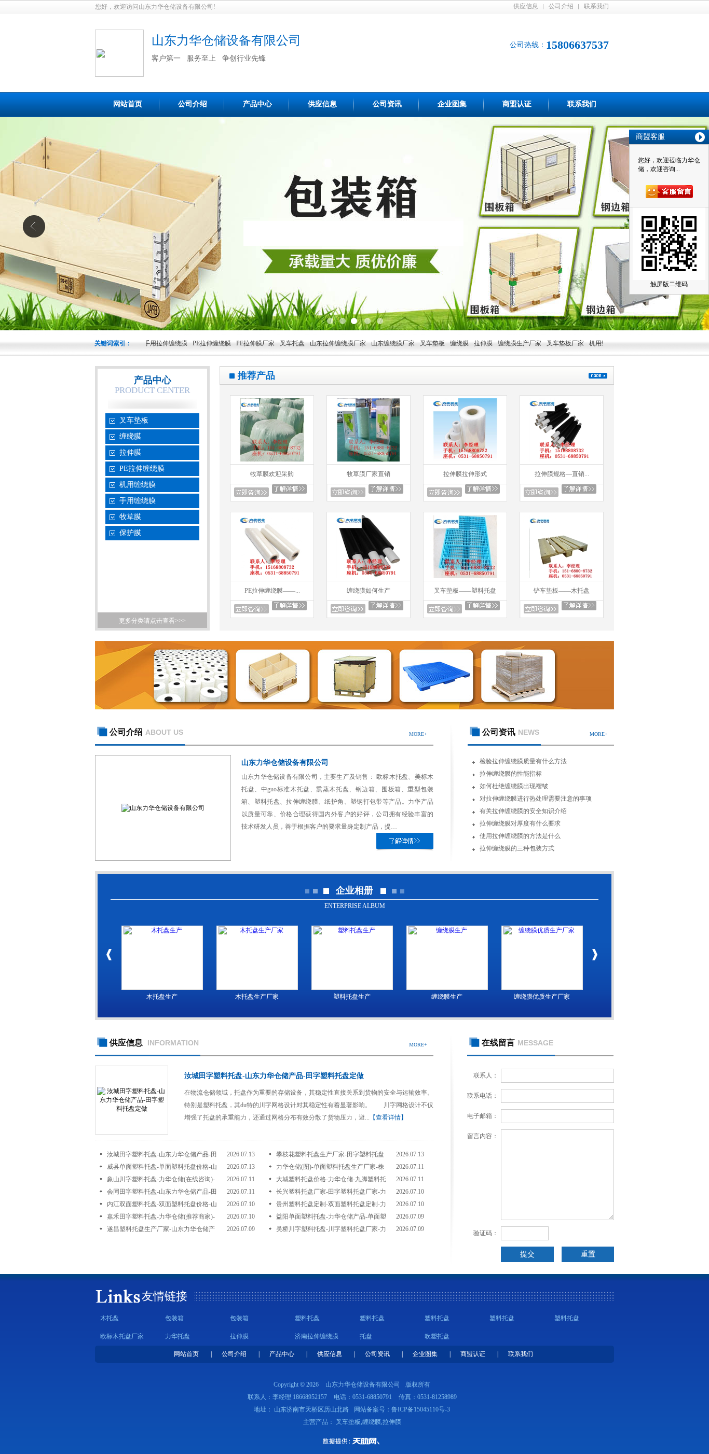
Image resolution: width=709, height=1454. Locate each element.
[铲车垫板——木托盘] (561, 578)
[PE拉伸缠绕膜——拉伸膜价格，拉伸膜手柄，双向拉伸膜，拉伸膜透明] (271, 578)
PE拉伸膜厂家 (229, 343)
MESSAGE (517, 1042)
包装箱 (174, 1318)
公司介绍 (561, 6)
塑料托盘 (307, 1318)
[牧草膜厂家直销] (368, 462)
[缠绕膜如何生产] (368, 578)
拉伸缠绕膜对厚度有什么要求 (520, 823)
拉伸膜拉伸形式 (465, 474)
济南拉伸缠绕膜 (316, 1336)
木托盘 (109, 1318)
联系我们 (596, 6)
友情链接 (164, 1296)
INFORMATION (154, 1042)
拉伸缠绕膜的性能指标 (511, 773)
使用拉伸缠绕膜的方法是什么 (520, 836)
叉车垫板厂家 (539, 343)
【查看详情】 (388, 1117)
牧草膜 (130, 517)
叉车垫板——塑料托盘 (465, 590)
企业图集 (452, 104)
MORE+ (418, 734)
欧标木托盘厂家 (122, 1336)
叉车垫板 (406, 343)
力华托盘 (177, 1336)
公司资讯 (387, 104)
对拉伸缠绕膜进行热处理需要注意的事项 (536, 798)
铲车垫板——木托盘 (562, 590)
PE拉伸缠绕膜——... (272, 590)
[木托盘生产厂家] (257, 957)
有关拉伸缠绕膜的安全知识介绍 (523, 811)
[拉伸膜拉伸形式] (465, 462)
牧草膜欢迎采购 (272, 474)
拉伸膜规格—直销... (562, 474)
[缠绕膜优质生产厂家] (542, 957)
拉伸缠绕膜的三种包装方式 (517, 848)
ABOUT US (146, 732)
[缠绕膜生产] (447, 957)
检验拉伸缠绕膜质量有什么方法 (523, 761)
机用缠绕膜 (578, 343)
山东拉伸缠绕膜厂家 (312, 343)
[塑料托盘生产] (352, 957)
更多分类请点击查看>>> (152, 620)
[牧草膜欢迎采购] (271, 462)
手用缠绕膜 (137, 501)
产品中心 (257, 104)
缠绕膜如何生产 (368, 590)
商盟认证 (516, 104)
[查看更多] (598, 376)
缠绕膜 (433, 343)
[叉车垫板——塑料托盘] (465, 578)
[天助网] (354, 1441)
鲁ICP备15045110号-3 (420, 1409)
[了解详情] (404, 841)
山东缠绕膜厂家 (367, 343)
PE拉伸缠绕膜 (186, 343)
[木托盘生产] (162, 957)
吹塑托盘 (437, 1336)
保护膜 (130, 533)
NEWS (510, 732)
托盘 (366, 1336)
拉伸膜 (457, 343)
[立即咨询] (251, 492)
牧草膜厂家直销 (368, 474)
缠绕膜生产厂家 (493, 343)
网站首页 (127, 104)
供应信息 (525, 6)
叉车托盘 (266, 343)
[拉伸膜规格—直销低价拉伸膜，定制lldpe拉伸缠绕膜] (561, 462)
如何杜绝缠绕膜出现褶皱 (514, 786)
